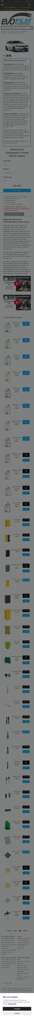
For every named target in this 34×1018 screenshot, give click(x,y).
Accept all (17, 1008)
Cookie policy (12, 1004)
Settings (17, 1013)
